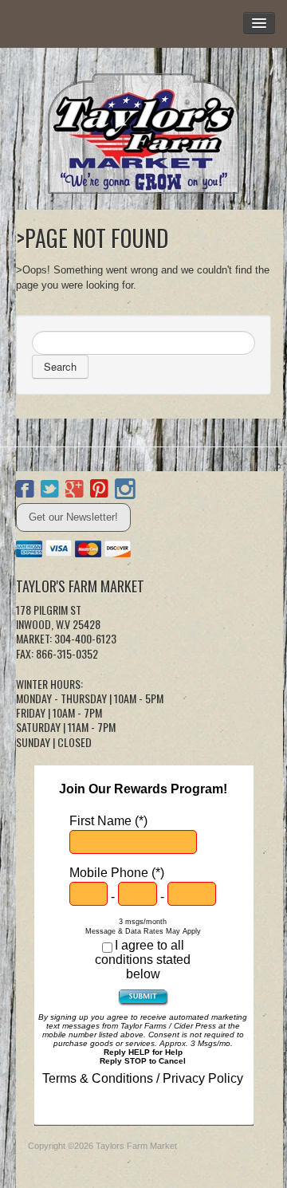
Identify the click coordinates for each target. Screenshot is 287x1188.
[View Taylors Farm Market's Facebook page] (25, 491)
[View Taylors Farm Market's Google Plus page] (74, 491)
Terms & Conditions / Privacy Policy (142, 1078)
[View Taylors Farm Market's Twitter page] (50, 491)
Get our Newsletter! (73, 517)
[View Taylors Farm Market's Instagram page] (125, 491)
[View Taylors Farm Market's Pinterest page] (99, 491)
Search (60, 366)
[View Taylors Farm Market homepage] (143, 129)
